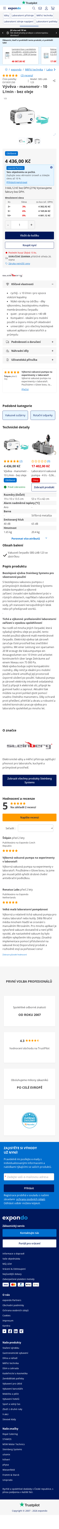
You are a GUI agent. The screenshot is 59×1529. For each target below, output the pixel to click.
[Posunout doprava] (56, 33)
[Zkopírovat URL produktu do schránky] (54, 80)
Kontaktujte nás (29, 1233)
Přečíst (25, 389)
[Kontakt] (40, 8)
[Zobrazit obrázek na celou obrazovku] (54, 134)
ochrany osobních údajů (30, 1199)
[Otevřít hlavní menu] (4, 8)
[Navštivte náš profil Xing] (21, 1332)
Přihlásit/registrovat (16, 182)
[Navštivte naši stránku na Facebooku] (10, 1332)
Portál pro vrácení (29, 1243)
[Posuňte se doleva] (2, 33)
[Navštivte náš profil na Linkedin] (16, 1332)
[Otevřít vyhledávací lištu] (34, 8)
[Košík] (53, 8)
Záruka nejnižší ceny (19, 263)
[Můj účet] (46, 8)
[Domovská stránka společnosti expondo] (6, 69)
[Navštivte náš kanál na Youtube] (4, 1332)
